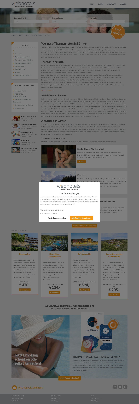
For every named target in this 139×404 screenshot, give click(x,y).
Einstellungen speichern (57, 218)
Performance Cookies (49, 213)
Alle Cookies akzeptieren (81, 218)
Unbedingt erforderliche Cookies (52, 210)
